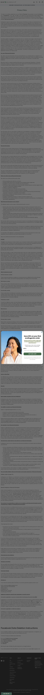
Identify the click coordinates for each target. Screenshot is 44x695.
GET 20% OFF (32, 354)
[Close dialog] (41, 332)
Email (25, 348)
